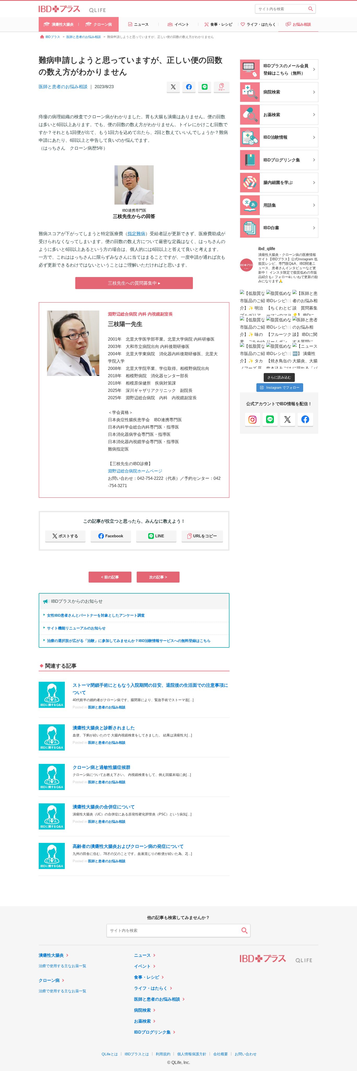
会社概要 (220, 1054)
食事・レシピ (146, 977)
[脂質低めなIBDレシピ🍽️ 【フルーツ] (279, 329)
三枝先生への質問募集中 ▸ (134, 283)
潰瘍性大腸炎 (51, 955)
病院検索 (142, 1010)
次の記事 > (158, 577)
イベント (142, 966)
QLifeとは (110, 1054)
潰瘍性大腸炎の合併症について (104, 806)
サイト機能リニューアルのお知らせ (76, 628)
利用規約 (163, 1054)
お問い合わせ (246, 1054)
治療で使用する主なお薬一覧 (62, 966)
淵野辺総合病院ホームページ (135, 471)
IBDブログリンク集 (152, 1032)
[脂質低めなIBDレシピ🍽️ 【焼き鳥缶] (279, 356)
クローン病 (49, 980)
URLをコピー (205, 536)
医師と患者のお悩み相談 (63, 86)
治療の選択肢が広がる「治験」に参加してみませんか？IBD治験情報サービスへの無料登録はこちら (129, 641)
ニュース (142, 955)
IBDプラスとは (137, 1054)
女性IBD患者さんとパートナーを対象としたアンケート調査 (96, 615)
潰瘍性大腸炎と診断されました (104, 727)
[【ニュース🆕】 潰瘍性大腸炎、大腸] (305, 356)
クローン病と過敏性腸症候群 (101, 767)
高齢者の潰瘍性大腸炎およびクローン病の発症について (128, 846)
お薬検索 (142, 1021)
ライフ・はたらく (151, 988)
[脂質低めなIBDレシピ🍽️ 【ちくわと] (279, 303)
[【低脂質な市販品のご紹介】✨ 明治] (253, 303)
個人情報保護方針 (191, 1054)
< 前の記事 (110, 577)
